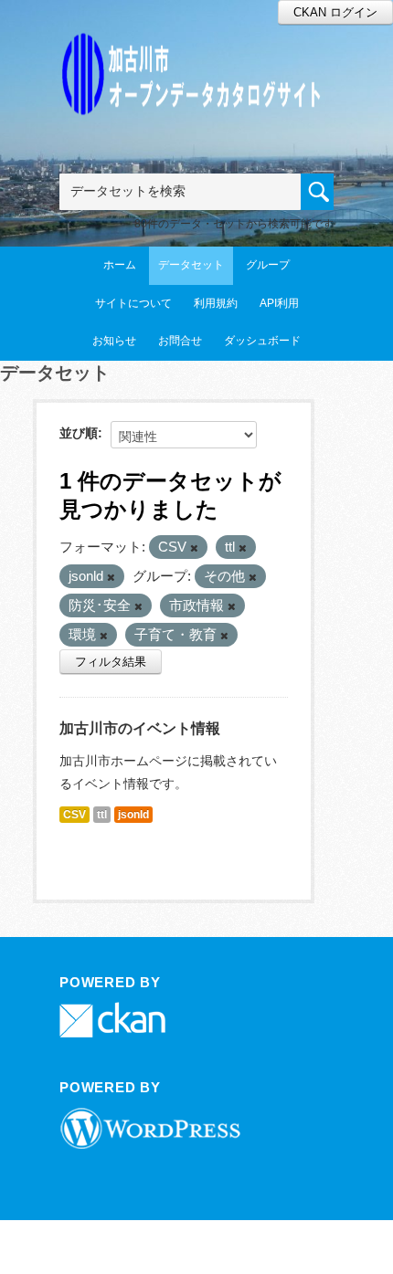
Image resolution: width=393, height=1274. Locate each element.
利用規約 (216, 303)
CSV (74, 814)
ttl (102, 814)
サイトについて (133, 303)
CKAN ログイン (335, 12)
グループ (268, 264)
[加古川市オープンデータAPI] (196, 52)
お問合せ (180, 340)
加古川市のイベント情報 (139, 728)
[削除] (194, 547)
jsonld (133, 814)
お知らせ (114, 340)
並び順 (78, 433)
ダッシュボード (262, 340)
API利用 (279, 303)
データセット (191, 264)
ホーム (119, 264)
